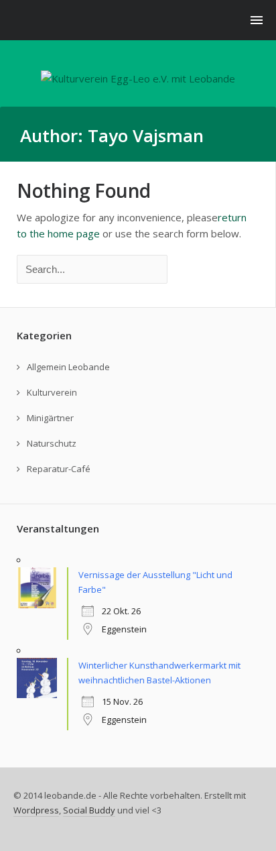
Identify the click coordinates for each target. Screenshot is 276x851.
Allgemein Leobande (68, 367)
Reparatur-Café (58, 469)
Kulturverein (52, 392)
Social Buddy (89, 810)
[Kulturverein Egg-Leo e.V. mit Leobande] (138, 78)
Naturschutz (51, 443)
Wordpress (36, 810)
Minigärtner (50, 418)
